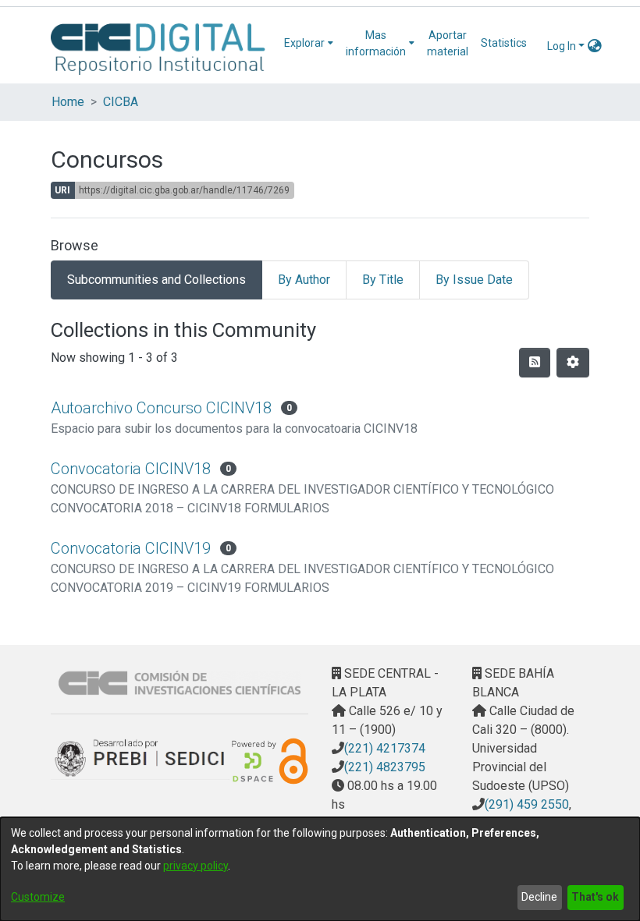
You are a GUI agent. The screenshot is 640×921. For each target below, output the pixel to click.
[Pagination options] (572, 362)
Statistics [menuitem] (504, 43)
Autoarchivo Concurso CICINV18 (161, 408)
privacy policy (195, 865)
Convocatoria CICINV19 (131, 548)
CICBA (120, 101)
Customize (38, 897)
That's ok (595, 897)
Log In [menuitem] (561, 46)
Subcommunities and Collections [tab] (156, 279)
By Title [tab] (383, 279)
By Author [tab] (304, 279)
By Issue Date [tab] (474, 279)
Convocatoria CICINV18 (131, 468)
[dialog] (320, 869)
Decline (539, 897)
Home (68, 101)
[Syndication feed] (534, 362)
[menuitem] (309, 43)
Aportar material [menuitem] (447, 43)
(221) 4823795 (384, 767)
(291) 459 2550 (527, 804)
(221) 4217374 (384, 748)
